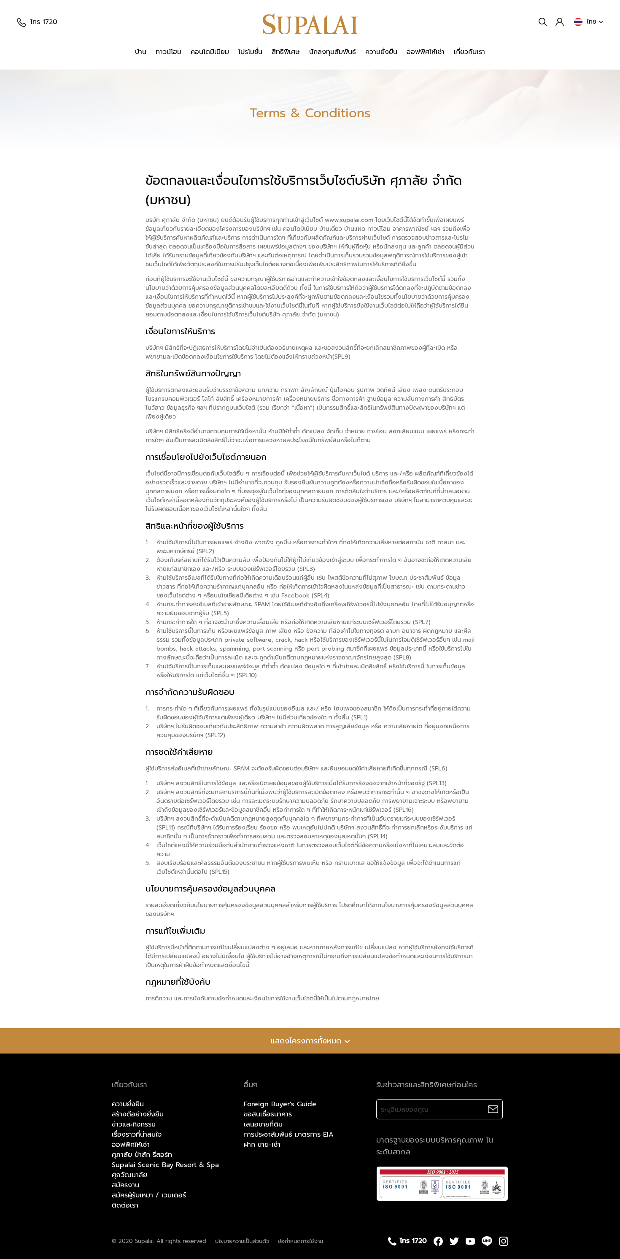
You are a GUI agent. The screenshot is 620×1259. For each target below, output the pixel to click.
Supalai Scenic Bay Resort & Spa (165, 1165)
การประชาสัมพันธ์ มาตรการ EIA (289, 1134)
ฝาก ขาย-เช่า (262, 1145)
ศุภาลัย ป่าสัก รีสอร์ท (142, 1155)
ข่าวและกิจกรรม (134, 1124)
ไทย (591, 21)
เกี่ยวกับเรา (469, 52)
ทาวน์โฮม (168, 52)
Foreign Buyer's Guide (280, 1104)
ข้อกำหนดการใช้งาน (300, 1241)
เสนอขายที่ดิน (263, 1124)
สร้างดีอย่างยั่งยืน (138, 1114)
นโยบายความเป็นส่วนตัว (242, 1241)
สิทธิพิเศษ (286, 52)
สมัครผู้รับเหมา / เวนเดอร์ (149, 1195)
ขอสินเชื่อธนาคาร (268, 1114)
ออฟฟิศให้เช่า (426, 52)
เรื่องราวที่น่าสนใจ (137, 1134)
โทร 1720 (43, 22)
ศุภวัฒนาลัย (129, 1175)
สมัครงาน (125, 1185)
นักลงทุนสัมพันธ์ (332, 52)
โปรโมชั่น (250, 52)
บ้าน (140, 52)
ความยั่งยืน (381, 52)
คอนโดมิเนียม (210, 52)
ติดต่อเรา (125, 1205)
